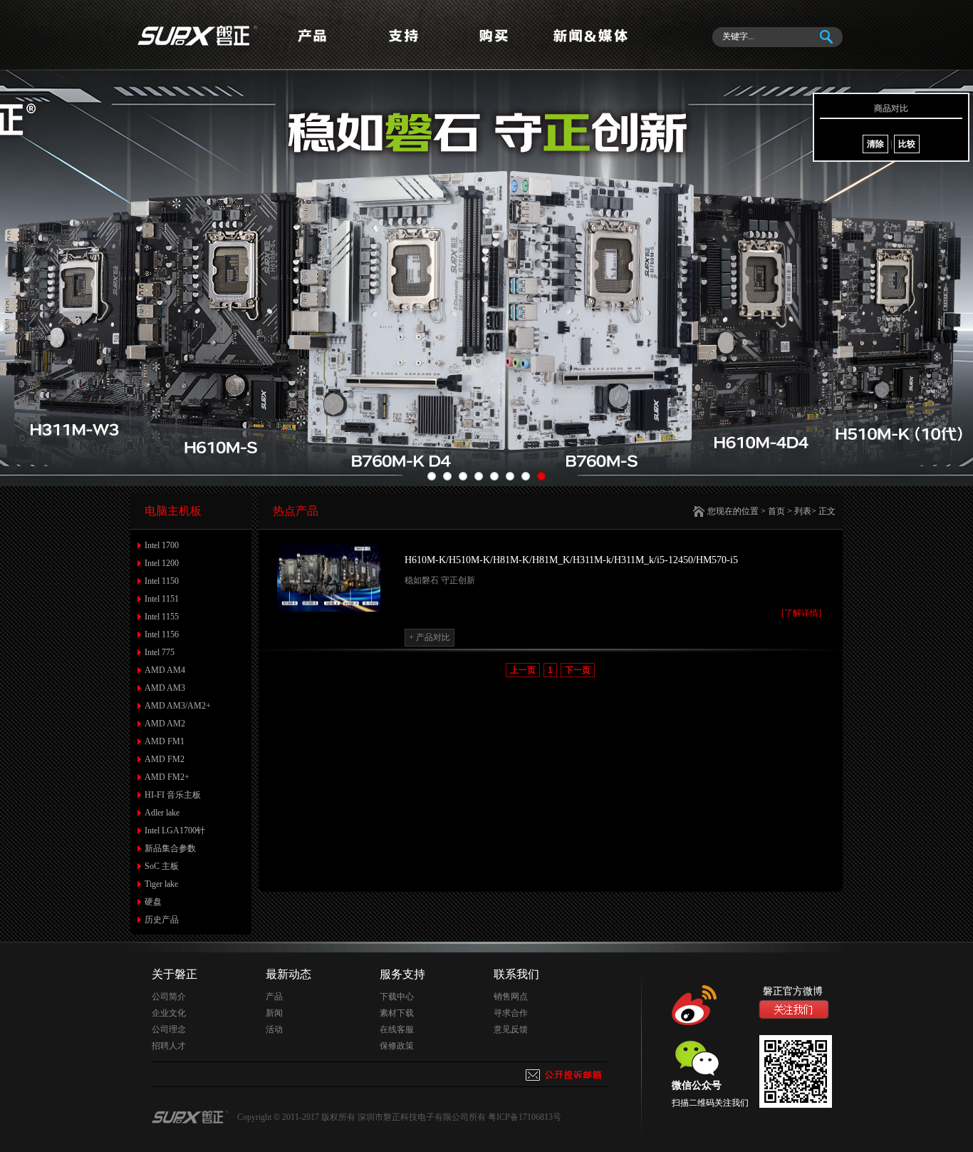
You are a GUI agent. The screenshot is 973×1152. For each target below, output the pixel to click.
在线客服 (397, 1029)
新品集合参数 (170, 848)
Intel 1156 (162, 634)
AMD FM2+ (167, 777)
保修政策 (397, 1046)
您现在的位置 (733, 511)
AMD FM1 (164, 741)
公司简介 (169, 997)
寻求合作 (511, 1013)
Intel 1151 (162, 599)
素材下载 (397, 1013)
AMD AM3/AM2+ (178, 706)
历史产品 (162, 920)
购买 (497, 47)
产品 (312, 47)
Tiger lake (161, 884)
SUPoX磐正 (198, 35)
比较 (906, 144)
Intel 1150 (162, 581)
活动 (274, 1029)
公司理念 (169, 1029)
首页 (776, 511)
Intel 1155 (162, 617)
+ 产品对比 (429, 637)
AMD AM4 (165, 670)
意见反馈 (511, 1029)
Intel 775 (160, 652)
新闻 (274, 1013)
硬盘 (153, 902)
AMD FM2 (164, 759)
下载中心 (397, 997)
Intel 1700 (162, 545)
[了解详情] (801, 613)
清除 (875, 144)
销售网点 (511, 997)
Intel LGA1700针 (175, 830)
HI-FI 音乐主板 (173, 795)
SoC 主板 (162, 866)
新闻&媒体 (590, 47)
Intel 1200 (162, 563)
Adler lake (162, 813)
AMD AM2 (165, 724)
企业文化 (169, 1013)
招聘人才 (169, 1046)
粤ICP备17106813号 (524, 1117)
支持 (404, 47)
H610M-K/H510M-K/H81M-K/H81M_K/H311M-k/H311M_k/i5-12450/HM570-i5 (571, 560)
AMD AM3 (165, 688)
